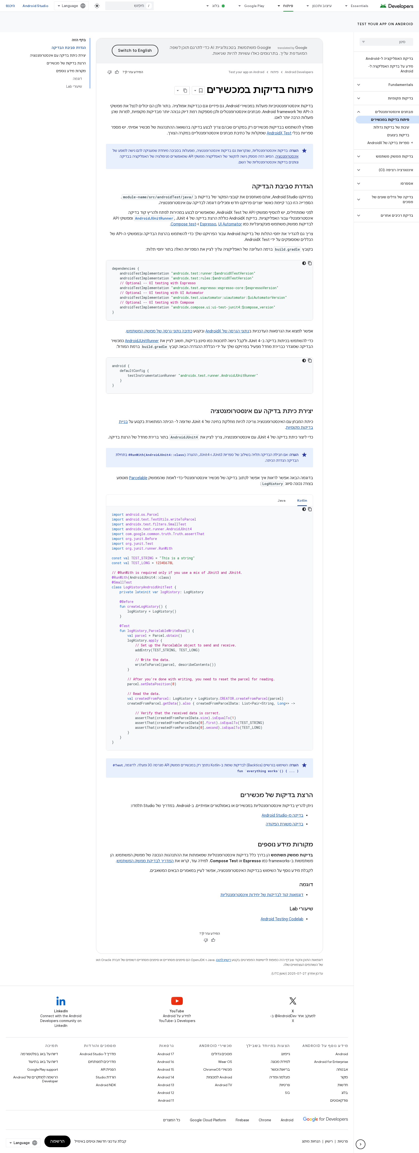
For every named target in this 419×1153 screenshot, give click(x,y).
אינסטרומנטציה (286, 156)
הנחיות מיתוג (311, 1141)
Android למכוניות (219, 1077)
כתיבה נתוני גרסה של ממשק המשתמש (159, 331)
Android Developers (299, 72)
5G (287, 1093)
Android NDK (106, 1085)
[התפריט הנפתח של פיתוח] (276, 6)
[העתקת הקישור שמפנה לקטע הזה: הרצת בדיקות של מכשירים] (235, 796)
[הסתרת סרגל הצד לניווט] (360, 1144)
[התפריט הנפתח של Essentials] (344, 6)
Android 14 (165, 1077)
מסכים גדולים (221, 1054)
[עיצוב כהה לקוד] (304, 263)
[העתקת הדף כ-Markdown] (185, 90)
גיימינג (285, 1054)
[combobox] (129, 5)
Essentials (360, 6)
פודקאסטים (339, 1100)
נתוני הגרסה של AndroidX (227, 331)
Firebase (242, 1120)
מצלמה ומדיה (279, 1077)
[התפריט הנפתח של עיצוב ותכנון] (305, 6)
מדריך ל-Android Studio (98, 1054)
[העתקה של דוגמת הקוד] (310, 263)
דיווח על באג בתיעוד (43, 1062)
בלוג (216, 6)
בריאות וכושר (280, 1069)
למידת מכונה (280, 1062)
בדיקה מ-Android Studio (282, 815)
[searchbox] (386, 42)
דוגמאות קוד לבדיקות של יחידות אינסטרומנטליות (261, 894)
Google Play (254, 6)
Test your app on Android (385, 24)
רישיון (329, 1141)
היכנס (10, 6)
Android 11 (166, 1100)
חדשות (343, 1085)
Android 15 (165, 1069)
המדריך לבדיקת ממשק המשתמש (145, 861)
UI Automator (230, 224)
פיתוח (288, 6)
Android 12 (165, 1093)
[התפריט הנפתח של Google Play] (237, 6)
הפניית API (108, 1069)
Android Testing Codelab (282, 919)
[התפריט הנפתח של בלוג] (205, 6)
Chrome (265, 1120)
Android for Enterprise (331, 1062)
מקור (344, 1077)
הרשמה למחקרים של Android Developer (35, 1079)
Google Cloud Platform (208, 1120)
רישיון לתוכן (223, 960)
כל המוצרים (171, 1120)
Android (341, 1054)
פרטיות (284, 1085)
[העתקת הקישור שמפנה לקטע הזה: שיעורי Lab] (285, 909)
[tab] (302, 500)
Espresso (208, 224)
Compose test (183, 224)
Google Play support (42, 1069)
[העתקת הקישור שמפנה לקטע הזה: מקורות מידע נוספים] (253, 845)
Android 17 (165, 1054)
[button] (390, 85)
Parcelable (138, 478)
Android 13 (166, 1085)
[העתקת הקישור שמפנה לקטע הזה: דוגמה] (294, 885)
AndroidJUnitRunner (142, 340)
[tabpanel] (209, 628)
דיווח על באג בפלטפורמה (39, 1054)
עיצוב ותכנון (322, 6)
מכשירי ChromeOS (217, 1069)
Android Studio (35, 6)
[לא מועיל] (109, 72)
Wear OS (225, 1062)
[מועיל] (117, 72)
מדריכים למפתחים (102, 1062)
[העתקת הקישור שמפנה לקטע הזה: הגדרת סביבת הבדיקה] (247, 187)
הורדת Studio (106, 1077)
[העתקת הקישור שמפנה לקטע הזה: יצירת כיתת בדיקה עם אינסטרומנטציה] (205, 412)
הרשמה (57, 1141)
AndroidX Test (279, 133)
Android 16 (165, 1062)
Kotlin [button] (302, 500)
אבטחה (342, 1069)
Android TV (223, 1085)
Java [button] (282, 500)
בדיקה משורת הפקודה (284, 824)
